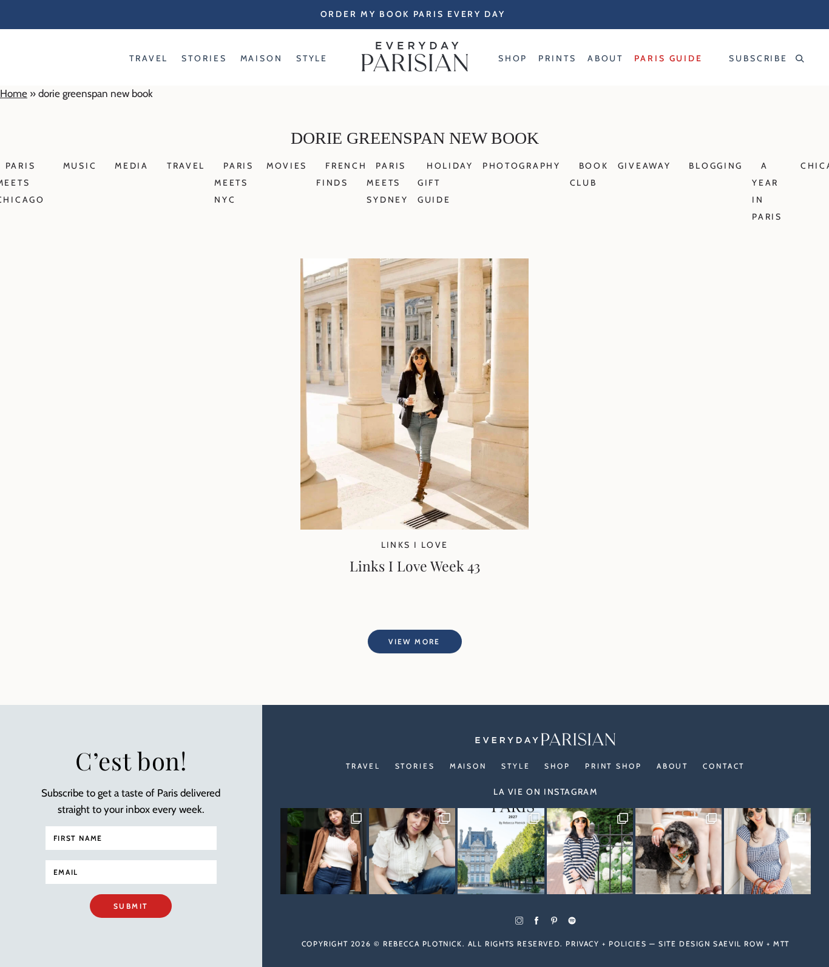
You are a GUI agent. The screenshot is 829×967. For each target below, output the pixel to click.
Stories (415, 765)
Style (515, 765)
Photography (521, 165)
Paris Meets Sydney (387, 182)
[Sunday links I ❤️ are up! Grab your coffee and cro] (590, 851)
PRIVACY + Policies (606, 943)
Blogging (716, 165)
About (672, 765)
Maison (468, 765)
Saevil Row (738, 943)
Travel (186, 165)
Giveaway (644, 165)
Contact (724, 765)
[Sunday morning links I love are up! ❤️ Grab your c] (323, 851)
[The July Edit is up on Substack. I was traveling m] (767, 851)
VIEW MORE (414, 641)
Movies (286, 165)
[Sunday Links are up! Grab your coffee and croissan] (412, 851)
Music (80, 165)
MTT (781, 943)
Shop (557, 765)
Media (132, 165)
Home (13, 93)
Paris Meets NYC (234, 182)
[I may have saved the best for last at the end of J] (678, 851)
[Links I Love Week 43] (414, 526)
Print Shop (613, 765)
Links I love (414, 544)
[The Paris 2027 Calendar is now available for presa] (501, 851)
